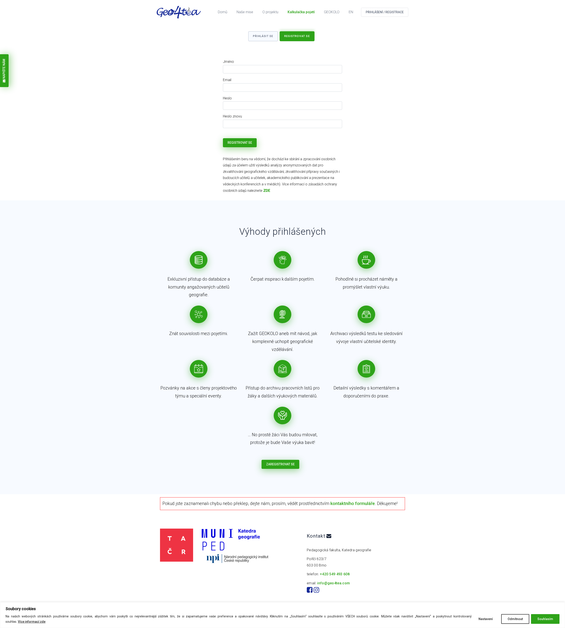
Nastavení (485, 619)
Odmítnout (515, 619)
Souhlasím (545, 619)
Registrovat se (297, 36)
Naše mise (245, 12)
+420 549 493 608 (335, 574)
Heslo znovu (232, 116)
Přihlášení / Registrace (385, 12)
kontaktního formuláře (352, 503)
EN (351, 12)
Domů (222, 12)
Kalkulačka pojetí (301, 12)
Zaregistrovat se (280, 464)
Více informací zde (31, 621)
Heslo (227, 98)
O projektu (270, 12)
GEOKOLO (331, 12)
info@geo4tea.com (333, 583)
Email (227, 80)
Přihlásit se (263, 36)
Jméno (228, 62)
